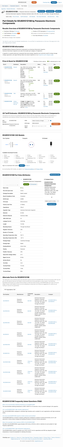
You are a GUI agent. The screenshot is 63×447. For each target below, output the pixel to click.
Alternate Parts (51, 16)
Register (54, 2)
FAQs (57, 16)
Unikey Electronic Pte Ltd (15, 103)
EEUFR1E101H (6, 311)
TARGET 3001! (42, 162)
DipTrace (41, 158)
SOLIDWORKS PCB (31, 162)
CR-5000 (52, 156)
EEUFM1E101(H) (7, 382)
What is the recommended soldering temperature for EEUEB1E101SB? (19, 404)
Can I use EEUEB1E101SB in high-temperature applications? (16, 428)
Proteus (52, 161)
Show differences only (11, 185)
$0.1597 (29, 322)
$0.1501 (29, 311)
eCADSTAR (29, 161)
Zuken (51, 162)
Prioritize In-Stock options (40, 61)
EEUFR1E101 (6, 334)
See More (45, 72)
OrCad (28, 155)
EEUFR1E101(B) (6, 372)
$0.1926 (29, 344)
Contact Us (13, 437)
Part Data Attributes (41, 16)
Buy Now (57, 67)
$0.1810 (29, 334)
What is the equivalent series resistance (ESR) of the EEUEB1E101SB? (19, 422)
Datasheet (33, 184)
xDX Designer (53, 158)
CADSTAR (29, 156)
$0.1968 (29, 353)
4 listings (17, 31)
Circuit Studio (42, 156)
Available (14, 33)
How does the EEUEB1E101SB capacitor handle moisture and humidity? (19, 415)
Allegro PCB (7, 156)
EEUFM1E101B (6, 344)
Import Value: (26, 126)
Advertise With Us (48, 439)
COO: (26, 120)
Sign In (60, 2)
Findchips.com (5, 2)
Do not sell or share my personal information (31, 439)
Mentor (40, 161)
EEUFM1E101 (6, 300)
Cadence (18, 156)
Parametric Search (38, 437)
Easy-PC (18, 161)
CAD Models (32, 16)
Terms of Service (55, 437)
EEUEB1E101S (6, 353)
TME (14, 93)
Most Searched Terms (27, 437)
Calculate (56, 123)
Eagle (17, 155)
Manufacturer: (6, 124)
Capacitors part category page (46, 54)
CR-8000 (6, 158)
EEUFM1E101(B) (6, 362)
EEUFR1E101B (6, 322)
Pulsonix (6, 162)
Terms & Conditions (29, 169)
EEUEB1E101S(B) (7, 391)
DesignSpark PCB (20, 158)
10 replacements (50, 31)
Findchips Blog (46, 2)
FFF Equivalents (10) (9, 289)
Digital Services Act (15, 439)
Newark (15, 67)
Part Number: (5, 121)
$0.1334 (29, 300)
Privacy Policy (39, 169)
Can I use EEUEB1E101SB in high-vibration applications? (15, 409)
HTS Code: (27, 123)
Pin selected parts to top (54, 61)
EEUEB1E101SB (8, 67)
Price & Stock (16, 16)
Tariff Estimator (24, 16)
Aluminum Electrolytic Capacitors (11, 8)
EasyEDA (6, 161)
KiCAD (51, 155)
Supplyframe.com (39, 441)
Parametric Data (55, 174)
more (26, 107)
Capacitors (3, 8)
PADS (40, 155)
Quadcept (18, 162)
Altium (5, 155)
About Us (19, 437)
